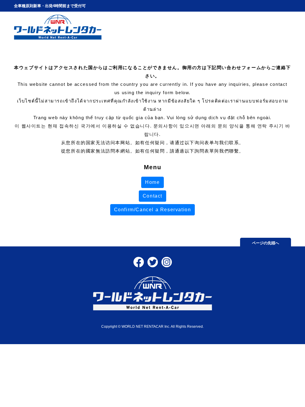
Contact (152, 195)
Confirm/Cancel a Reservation (152, 209)
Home (152, 182)
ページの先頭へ (265, 243)
